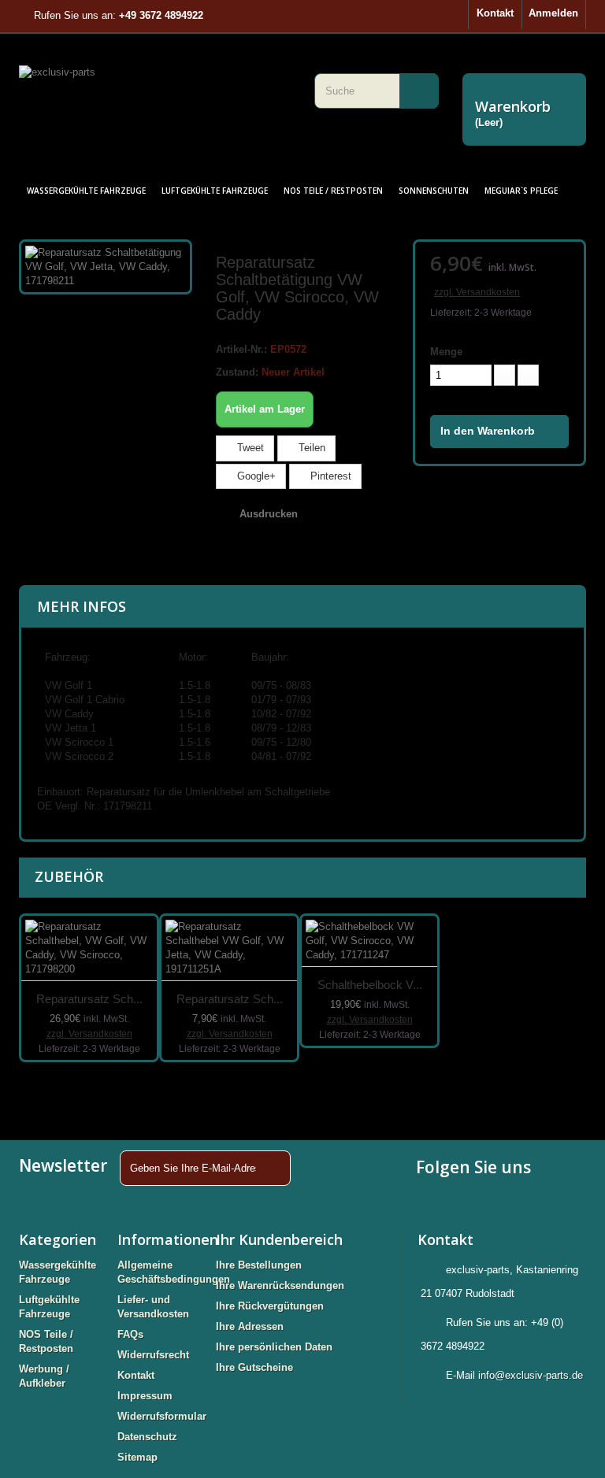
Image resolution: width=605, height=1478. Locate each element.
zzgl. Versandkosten (477, 292)
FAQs (130, 1334)
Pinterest (329, 476)
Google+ (255, 476)
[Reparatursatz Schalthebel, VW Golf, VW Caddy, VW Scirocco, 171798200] (89, 948)
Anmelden (553, 13)
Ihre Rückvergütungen (270, 1306)
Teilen (310, 448)
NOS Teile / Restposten (333, 190)
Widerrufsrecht (153, 1355)
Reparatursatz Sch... (89, 999)
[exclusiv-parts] (155, 92)
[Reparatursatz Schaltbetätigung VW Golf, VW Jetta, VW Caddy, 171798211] (105, 266)
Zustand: (237, 372)
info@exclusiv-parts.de (530, 1375)
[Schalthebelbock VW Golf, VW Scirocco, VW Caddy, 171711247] (369, 941)
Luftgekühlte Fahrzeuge (214, 190)
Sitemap (137, 1457)
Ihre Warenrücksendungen (280, 1285)
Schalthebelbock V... (369, 984)
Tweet (249, 448)
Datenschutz (147, 1437)
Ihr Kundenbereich (279, 1239)
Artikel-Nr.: (241, 349)
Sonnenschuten (434, 190)
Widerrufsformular (161, 1416)
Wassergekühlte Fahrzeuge (86, 190)
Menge (446, 351)
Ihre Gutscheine (254, 1367)
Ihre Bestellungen (259, 1265)
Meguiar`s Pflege (521, 190)
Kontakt (495, 13)
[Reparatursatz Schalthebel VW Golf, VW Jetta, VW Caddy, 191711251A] (229, 948)
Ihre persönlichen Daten (274, 1347)
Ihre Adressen (250, 1326)
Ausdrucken (268, 514)
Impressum (145, 1396)
